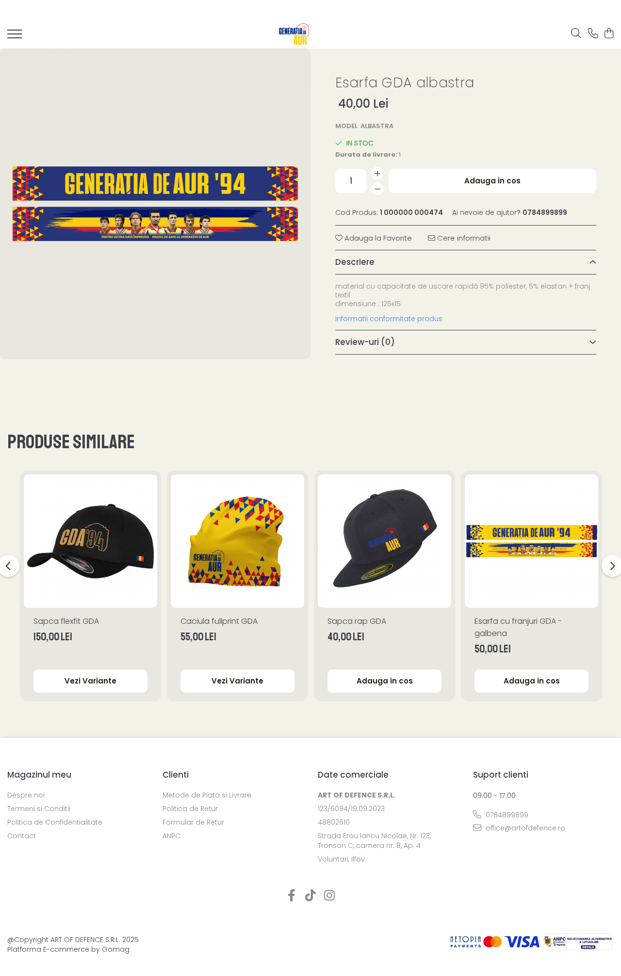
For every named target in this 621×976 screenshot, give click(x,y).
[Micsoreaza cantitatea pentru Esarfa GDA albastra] (377, 188)
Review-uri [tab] (365, 342)
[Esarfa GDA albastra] (155, 204)
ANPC (171, 836)
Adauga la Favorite (377, 238)
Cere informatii (462, 238)
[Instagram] (329, 896)
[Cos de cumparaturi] (609, 34)
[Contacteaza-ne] (593, 34)
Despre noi (26, 795)
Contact (21, 836)
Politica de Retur (190, 808)
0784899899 (506, 815)
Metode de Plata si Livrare (207, 795)
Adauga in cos (492, 181)
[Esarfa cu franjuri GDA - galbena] (531, 541)
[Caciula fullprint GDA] (237, 541)
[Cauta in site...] (576, 34)
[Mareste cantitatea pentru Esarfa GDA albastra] (377, 173)
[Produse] (14, 37)
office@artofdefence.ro (524, 828)
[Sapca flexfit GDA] (90, 541)
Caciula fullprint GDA (219, 621)
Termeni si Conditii (38, 808)
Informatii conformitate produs (388, 318)
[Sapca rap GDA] (384, 541)
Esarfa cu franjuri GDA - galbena (518, 627)
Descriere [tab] (355, 262)
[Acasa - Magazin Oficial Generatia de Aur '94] (294, 34)
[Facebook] (291, 896)
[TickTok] (310, 896)
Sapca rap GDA (356, 621)
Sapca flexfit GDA (66, 621)
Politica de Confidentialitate (54, 822)
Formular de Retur (193, 822)
